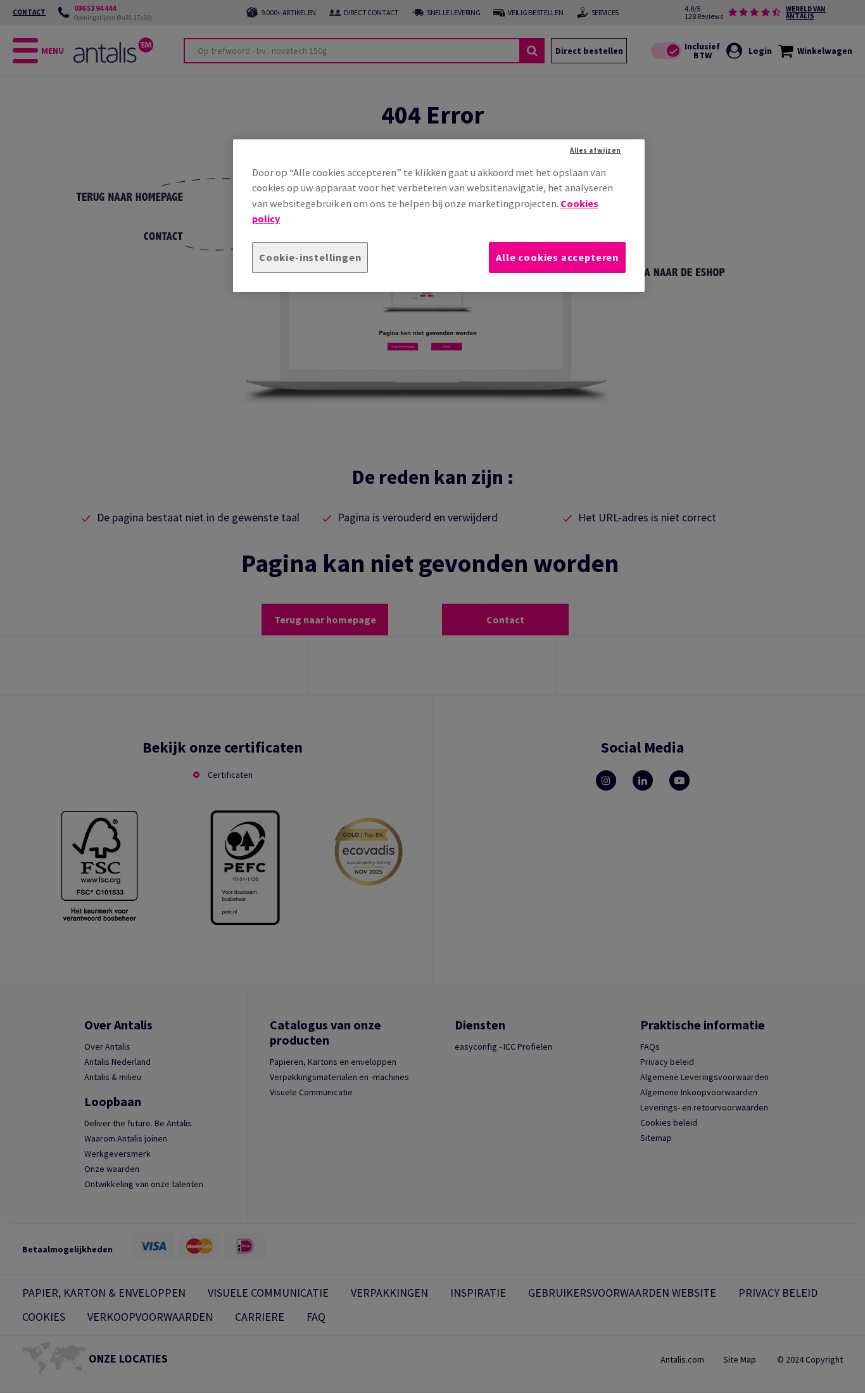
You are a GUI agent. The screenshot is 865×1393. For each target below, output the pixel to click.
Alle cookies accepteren (557, 257)
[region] (439, 215)
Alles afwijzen (595, 150)
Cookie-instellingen (310, 257)
